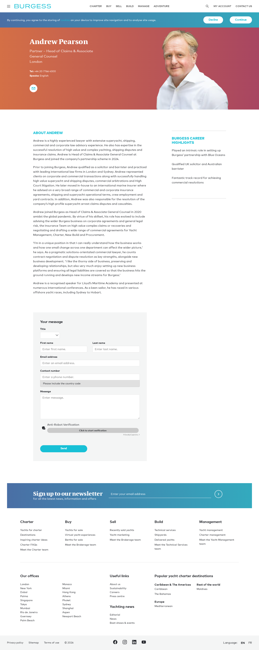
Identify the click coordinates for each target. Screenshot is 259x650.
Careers (114, 592)
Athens (66, 596)
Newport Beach (71, 616)
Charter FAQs (28, 544)
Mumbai (25, 608)
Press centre (117, 596)
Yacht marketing (120, 534)
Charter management (212, 534)
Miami (66, 588)
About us (115, 584)
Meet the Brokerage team (80, 544)
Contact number (50, 370)
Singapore (26, 600)
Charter (96, 6)
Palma (24, 596)
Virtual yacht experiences (80, 534)
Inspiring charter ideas (33, 539)
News (113, 618)
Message (45, 391)
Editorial (115, 614)
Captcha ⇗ (131, 435)
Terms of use (51, 642)
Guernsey (25, 616)
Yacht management (211, 529)
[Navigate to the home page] (32, 6)
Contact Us (244, 6)
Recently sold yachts (122, 529)
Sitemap (34, 642)
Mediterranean (163, 605)
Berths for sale (74, 539)
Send (63, 448)
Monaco (67, 584)
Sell (119, 6)
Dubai (23, 592)
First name (46, 342)
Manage (143, 6)
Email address (48, 356)
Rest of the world (208, 584)
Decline (213, 19)
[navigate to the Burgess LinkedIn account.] (134, 642)
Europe (159, 601)
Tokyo (23, 604)
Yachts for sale (74, 529)
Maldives (202, 588)
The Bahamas (163, 593)
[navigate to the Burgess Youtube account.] (144, 642)
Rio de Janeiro (29, 612)
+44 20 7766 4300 (45, 71)
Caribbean (161, 588)
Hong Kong (69, 592)
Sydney (66, 604)
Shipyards (160, 534)
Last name (98, 342)
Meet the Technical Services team (171, 546)
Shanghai (68, 608)
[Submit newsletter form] (218, 494)
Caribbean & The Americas (173, 584)
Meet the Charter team (34, 549)
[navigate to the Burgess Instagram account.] (125, 642)
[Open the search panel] (207, 6)
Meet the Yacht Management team (216, 541)
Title (43, 328)
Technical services (165, 529)
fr (250, 642)
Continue (241, 19)
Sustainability (118, 588)
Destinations (27, 534)
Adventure (161, 6)
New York (26, 588)
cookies (65, 20)
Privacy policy (15, 642)
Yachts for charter (31, 529)
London (24, 584)
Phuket (66, 600)
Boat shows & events (122, 622)
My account (222, 6)
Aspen (66, 612)
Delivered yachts (164, 539)
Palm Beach (27, 620)
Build (130, 6)
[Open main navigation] (8, 6)
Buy (109, 6)
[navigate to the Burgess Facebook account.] (115, 642)
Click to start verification (93, 430)
